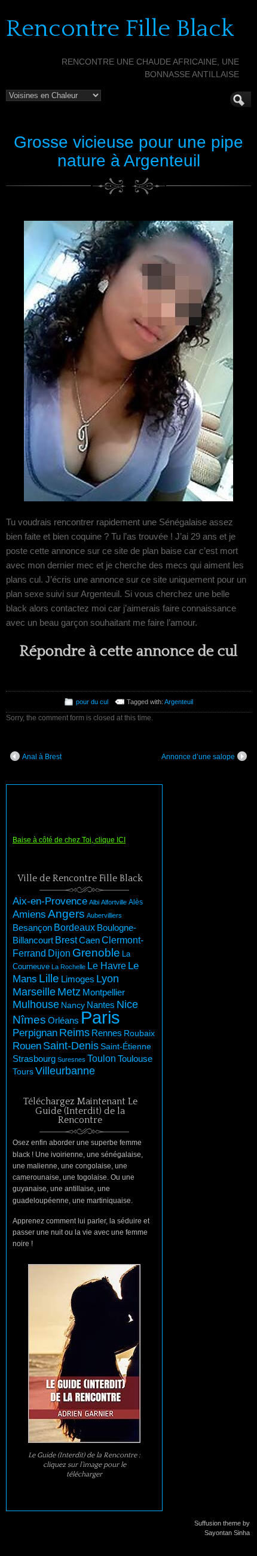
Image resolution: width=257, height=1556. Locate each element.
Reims (74, 1033)
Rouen (27, 1046)
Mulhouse (36, 1004)
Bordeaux (74, 927)
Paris (100, 1017)
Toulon (101, 1058)
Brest (66, 939)
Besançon (32, 927)
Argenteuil (178, 701)
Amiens (29, 914)
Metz (69, 992)
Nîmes (29, 1019)
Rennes (106, 1033)
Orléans (63, 1020)
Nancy (73, 1005)
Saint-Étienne (125, 1046)
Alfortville (114, 902)
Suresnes (71, 1059)
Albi (94, 902)
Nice (127, 1004)
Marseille (34, 992)
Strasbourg (34, 1059)
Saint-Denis (71, 1046)
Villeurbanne (65, 1071)
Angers (66, 914)
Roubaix (139, 1033)
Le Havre (106, 965)
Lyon (107, 978)
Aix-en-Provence (50, 901)
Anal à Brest (42, 757)
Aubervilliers (104, 915)
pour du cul (92, 701)
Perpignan (35, 1033)
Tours (23, 1071)
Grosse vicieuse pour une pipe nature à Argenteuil (128, 151)
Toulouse (135, 1058)
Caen (89, 940)
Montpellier (103, 992)
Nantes (101, 1005)
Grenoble (96, 952)
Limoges (77, 979)
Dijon (59, 953)
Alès (135, 902)
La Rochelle (68, 966)
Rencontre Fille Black (120, 29)
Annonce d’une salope (198, 757)
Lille (49, 978)
